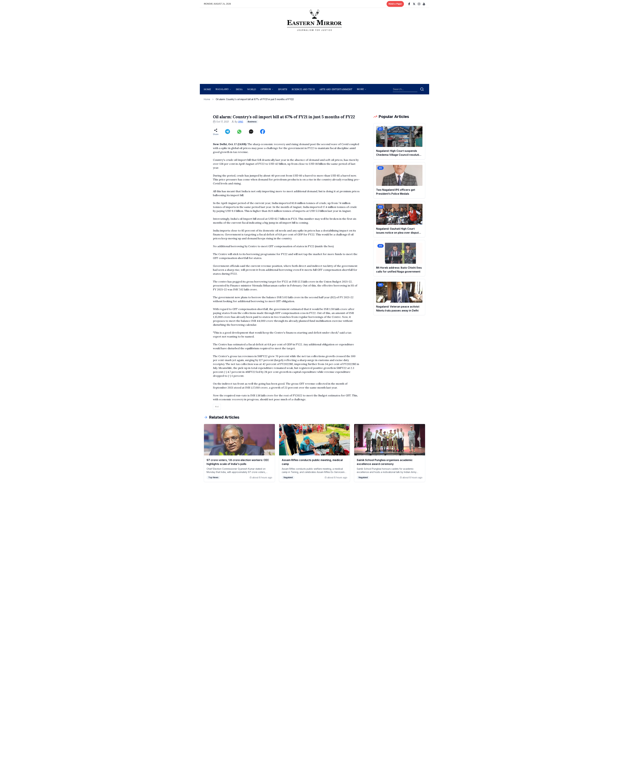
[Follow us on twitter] (414, 4)
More (360, 89)
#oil (217, 406)
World (251, 89)
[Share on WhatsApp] (239, 131)
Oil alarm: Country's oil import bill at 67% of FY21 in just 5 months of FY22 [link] (255, 99)
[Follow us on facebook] (409, 4)
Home (207, 89)
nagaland (222, 89)
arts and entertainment (335, 89)
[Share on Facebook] (262, 131)
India (239, 89)
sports (282, 89)
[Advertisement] (314, 58)
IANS (240, 121)
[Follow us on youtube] (424, 4)
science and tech (303, 89)
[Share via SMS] (251, 131)
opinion (266, 89)
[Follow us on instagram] (419, 4)
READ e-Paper (395, 4)
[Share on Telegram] (227, 131)
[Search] (422, 89)
